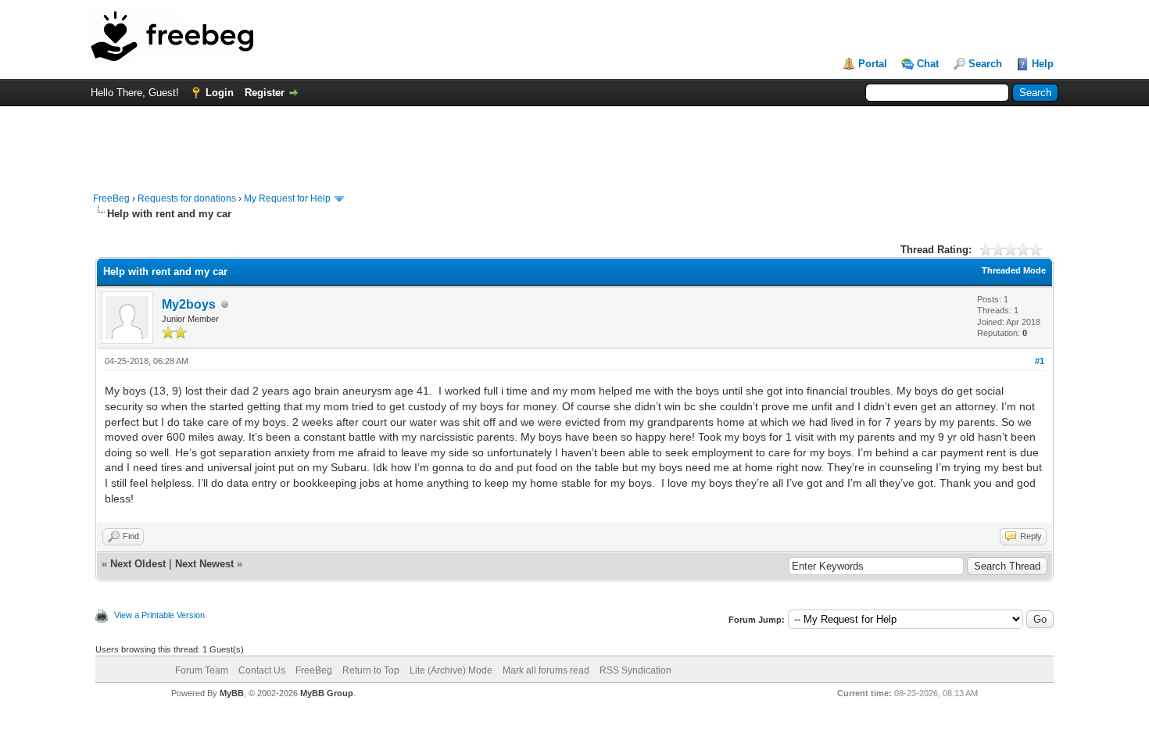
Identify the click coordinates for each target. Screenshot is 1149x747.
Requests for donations (187, 198)
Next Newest (204, 564)
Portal (872, 64)
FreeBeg (111, 198)
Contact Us (261, 670)
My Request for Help (287, 198)
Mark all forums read (546, 670)
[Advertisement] (574, 141)
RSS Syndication (635, 670)
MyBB (232, 693)
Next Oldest (138, 564)
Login (220, 92)
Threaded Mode (1014, 270)
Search (985, 64)
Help (1043, 64)
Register (265, 92)
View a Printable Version (159, 615)
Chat (928, 64)
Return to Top (370, 670)
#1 (1039, 361)
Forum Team (201, 670)
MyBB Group (326, 693)
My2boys (189, 304)
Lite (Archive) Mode (451, 670)
